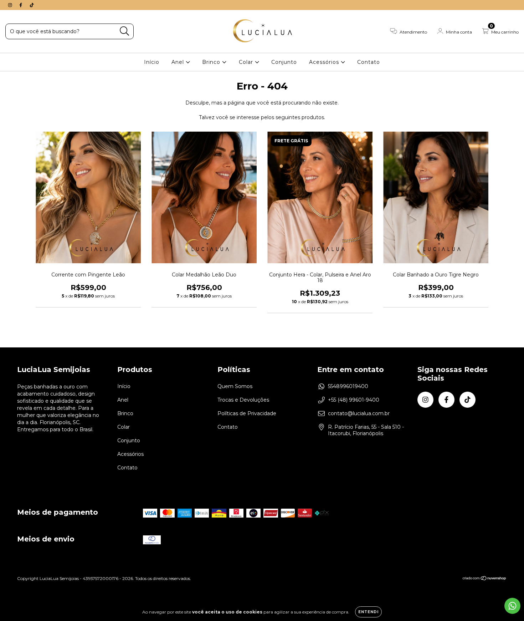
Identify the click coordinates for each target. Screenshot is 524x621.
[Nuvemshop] (484, 578)
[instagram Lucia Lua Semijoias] (10, 5)
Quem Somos (234, 386)
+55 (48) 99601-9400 (353, 400)
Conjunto (284, 62)
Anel (178, 62)
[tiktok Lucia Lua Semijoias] (31, 5)
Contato (368, 62)
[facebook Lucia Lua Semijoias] (21, 5)
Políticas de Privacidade (246, 413)
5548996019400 (348, 386)
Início (151, 62)
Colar (247, 62)
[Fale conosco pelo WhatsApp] (512, 606)
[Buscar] (124, 31)
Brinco (212, 62)
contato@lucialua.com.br (359, 413)
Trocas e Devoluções (243, 400)
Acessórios (325, 62)
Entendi (368, 612)
